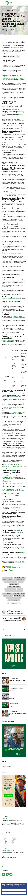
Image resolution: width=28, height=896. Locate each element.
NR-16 (3, 271)
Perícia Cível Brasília (10, 591)
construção (16, 279)
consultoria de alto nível (19, 468)
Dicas (12, 10)
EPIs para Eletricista (20, 579)
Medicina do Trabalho (13, 584)
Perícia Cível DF (19, 591)
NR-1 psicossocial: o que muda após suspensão (17, 697)
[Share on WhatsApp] (20, 603)
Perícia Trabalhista (7, 593)
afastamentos (18, 501)
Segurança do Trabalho (12, 466)
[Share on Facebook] (8, 603)
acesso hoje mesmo (6, 468)
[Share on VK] (17, 603)
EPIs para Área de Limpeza (19, 577)
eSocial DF (20, 582)
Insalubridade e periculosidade (8, 340)
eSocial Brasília (13, 582)
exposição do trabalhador (7, 65)
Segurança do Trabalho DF (13, 600)
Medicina (4, 466)
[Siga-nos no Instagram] (7, 874)
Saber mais (7, 886)
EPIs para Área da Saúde (8, 577)
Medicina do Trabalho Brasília (14, 586)
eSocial (6, 582)
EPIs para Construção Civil (8, 579)
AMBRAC (8, 10)
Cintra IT (20, 880)
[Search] (24, 630)
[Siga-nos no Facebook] (3, 874)
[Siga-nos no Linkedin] (11, 874)
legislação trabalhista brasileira (16, 109)
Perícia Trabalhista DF (8, 595)
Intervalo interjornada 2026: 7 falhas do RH (17, 705)
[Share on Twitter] (11, 603)
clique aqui (10, 569)
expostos (6, 244)
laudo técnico (19, 137)
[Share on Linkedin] (15, 603)
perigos (11, 244)
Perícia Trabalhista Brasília (19, 593)
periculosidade (18, 98)
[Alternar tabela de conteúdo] (16, 56)
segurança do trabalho (12, 41)
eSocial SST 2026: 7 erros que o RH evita (17, 681)
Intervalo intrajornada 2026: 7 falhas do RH (17, 713)
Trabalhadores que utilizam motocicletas (10, 298)
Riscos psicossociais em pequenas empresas (16, 689)
